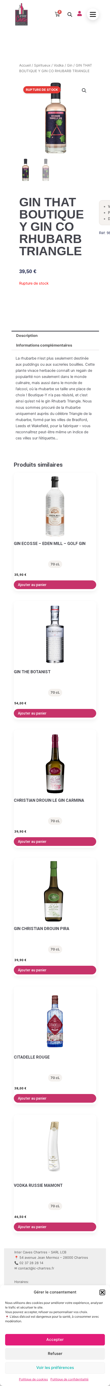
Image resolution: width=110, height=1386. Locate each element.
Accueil (25, 65)
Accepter (55, 1339)
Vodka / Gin (63, 65)
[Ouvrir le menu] (93, 14)
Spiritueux (42, 65)
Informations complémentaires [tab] (44, 345)
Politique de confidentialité (69, 1379)
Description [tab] (27, 335)
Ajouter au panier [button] (32, 585)
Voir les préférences (55, 1367)
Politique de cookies (33, 1379)
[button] (102, 1292)
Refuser (55, 1353)
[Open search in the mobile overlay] (69, 14)
